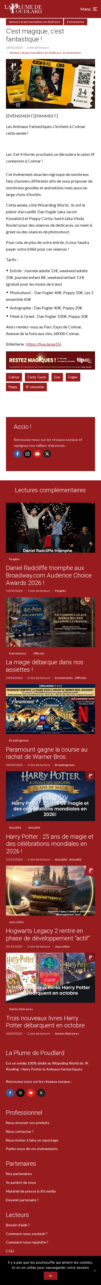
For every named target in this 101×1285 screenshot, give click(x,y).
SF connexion (35, 387)
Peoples (14, 559)
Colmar (14, 377)
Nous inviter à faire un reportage (32, 1140)
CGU (10, 1251)
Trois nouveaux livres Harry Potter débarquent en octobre (45, 1022)
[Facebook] (17, 454)
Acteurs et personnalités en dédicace (34, 21)
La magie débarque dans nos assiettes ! (44, 666)
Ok (50, 1275)
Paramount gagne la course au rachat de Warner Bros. (47, 753)
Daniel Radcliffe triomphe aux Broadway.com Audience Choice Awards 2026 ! (49, 575)
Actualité (15, 827)
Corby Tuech (36, 377)
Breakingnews (19, 740)
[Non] (94, 1270)
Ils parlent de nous (21, 1182)
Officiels (39, 653)
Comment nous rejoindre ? (27, 1242)
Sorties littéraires (21, 1009)
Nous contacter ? (20, 1131)
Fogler (73, 377)
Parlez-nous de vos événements (32, 1148)
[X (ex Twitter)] (47, 454)
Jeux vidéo (16, 922)
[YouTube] (37, 454)
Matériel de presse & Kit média (31, 1191)
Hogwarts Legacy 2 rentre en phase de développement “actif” (48, 934)
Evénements (75, 21)
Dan (57, 377)
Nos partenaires (19, 1173)
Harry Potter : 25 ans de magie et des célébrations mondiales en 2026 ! (49, 844)
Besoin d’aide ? (18, 1225)
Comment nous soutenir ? (27, 1233)
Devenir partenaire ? (22, 1200)
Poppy (13, 387)
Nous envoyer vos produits (27, 1122)
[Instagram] (27, 454)
